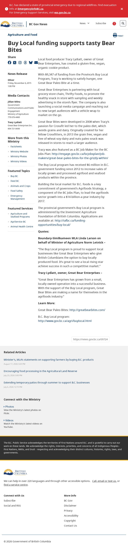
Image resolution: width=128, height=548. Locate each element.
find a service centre (16, 484)
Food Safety (17, 190)
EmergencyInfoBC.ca (30, 8)
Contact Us (70, 525)
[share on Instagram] (20, 62)
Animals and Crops (20, 185)
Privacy (68, 510)
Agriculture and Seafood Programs (20, 215)
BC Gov (68, 500)
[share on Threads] (25, 62)
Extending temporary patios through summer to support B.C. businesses (47, 382)
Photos (9, 406)
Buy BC (14, 176)
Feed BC (15, 180)
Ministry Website (19, 151)
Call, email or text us (104, 481)
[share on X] (14, 62)
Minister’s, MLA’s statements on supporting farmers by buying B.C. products (49, 359)
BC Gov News (38, 24)
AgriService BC (18, 221)
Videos (9, 420)
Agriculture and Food (22, 34)
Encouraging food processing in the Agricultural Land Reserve (40, 371)
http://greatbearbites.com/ (87, 310)
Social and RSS (12, 505)
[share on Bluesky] (30, 62)
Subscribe (101, 23)
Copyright (70, 520)
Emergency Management (18, 197)
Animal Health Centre (22, 226)
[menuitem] (30, 500)
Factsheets (16, 146)
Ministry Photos (19, 156)
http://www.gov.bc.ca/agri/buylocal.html (65, 321)
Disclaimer (70, 505)
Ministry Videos (19, 161)
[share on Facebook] (9, 62)
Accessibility (71, 515)
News (83, 23)
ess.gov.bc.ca (62, 12)
